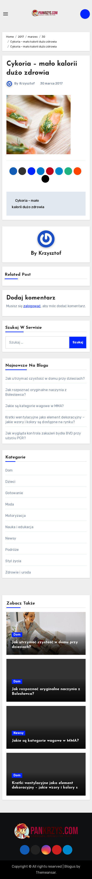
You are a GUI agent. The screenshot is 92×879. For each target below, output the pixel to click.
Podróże (12, 550)
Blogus (70, 866)
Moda (9, 504)
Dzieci (10, 482)
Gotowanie (14, 493)
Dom (9, 470)
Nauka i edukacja (19, 527)
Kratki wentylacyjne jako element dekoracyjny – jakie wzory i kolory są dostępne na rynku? (46, 787)
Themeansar (46, 872)
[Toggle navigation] (5, 13)
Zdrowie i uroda (18, 572)
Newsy (10, 538)
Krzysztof (27, 83)
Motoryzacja (15, 516)
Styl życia (13, 561)
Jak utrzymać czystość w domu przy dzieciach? (45, 379)
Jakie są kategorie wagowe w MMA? (34, 406)
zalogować (32, 306)
